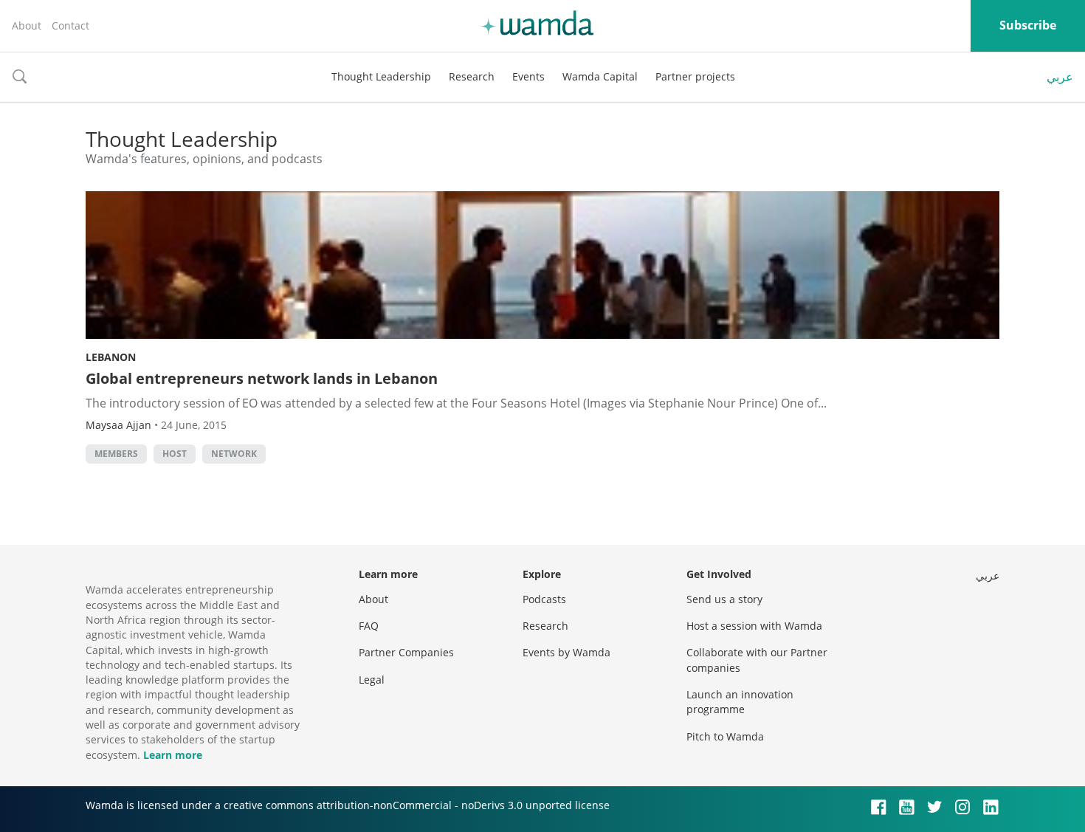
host (174, 453)
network (234, 453)
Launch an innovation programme (739, 701)
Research (472, 76)
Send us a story (724, 599)
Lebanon (111, 357)
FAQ (369, 626)
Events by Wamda (566, 652)
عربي (1060, 77)
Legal (372, 680)
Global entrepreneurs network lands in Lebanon (262, 378)
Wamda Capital (600, 76)
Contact (70, 25)
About (26, 25)
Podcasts (544, 599)
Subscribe (1027, 25)
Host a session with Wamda (754, 626)
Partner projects (695, 76)
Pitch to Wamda (725, 736)
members (116, 453)
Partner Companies (406, 652)
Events (528, 76)
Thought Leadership (381, 76)
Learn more (172, 755)
